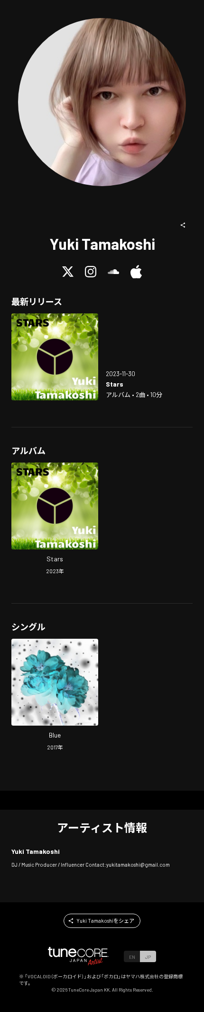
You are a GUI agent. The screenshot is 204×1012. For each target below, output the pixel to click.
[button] (183, 225)
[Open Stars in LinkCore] (54, 356)
